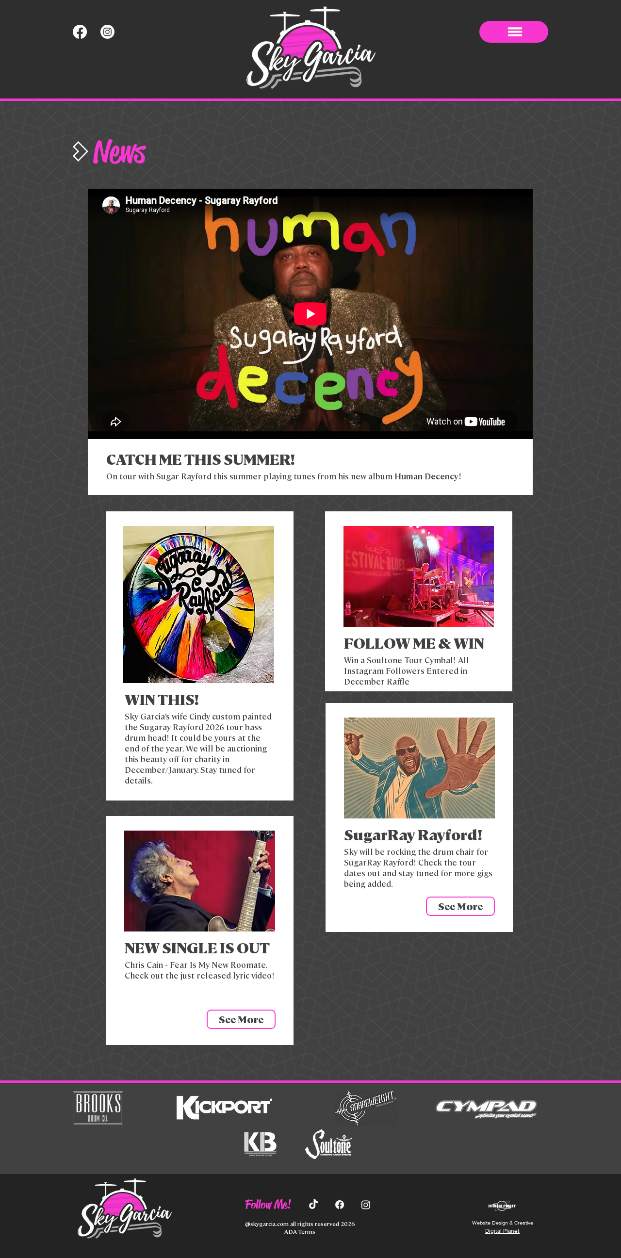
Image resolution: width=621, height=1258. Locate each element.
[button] (513, 32)
